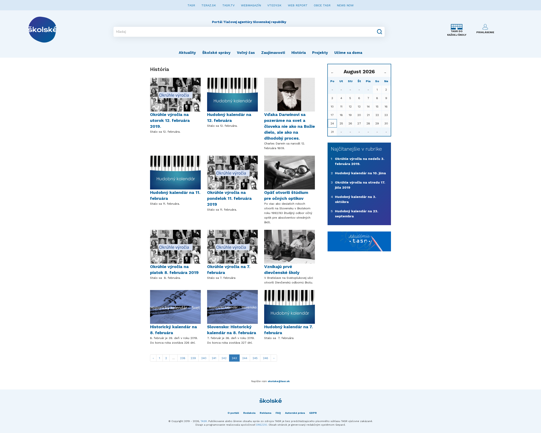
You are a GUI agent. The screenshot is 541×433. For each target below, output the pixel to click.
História (298, 52)
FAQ (278, 412)
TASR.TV (228, 5)
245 (255, 358)
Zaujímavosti (273, 52)
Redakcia (249, 412)
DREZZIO (261, 424)
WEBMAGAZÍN (251, 5)
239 (193, 358)
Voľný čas (246, 52)
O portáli (233, 412)
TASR (191, 5)
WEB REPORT (297, 5)
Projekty (320, 52)
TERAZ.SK (208, 5)
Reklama (265, 412)
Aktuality (187, 52)
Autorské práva (295, 412)
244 (244, 358)
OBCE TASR (322, 5)
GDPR (313, 412)
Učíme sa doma (348, 52)
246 (265, 358)
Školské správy (216, 52)
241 (214, 358)
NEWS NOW (345, 5)
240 (203, 358)
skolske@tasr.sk (279, 381)
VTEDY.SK (274, 5)
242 (224, 358)
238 (182, 358)
